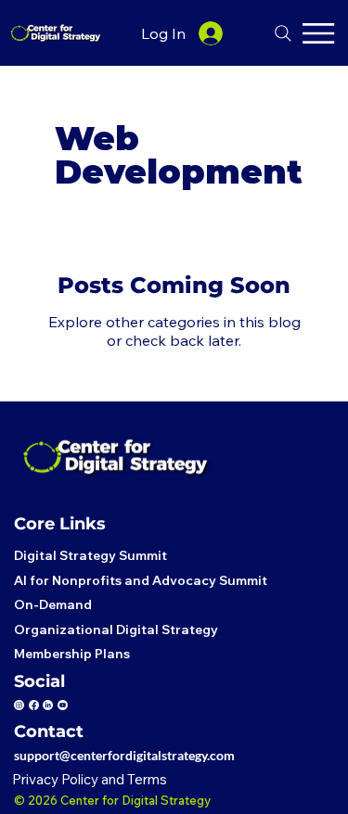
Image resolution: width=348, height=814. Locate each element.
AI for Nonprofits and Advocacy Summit (140, 580)
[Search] (283, 33)
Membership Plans (72, 653)
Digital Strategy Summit (90, 555)
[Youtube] (63, 705)
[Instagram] (19, 705)
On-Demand (53, 604)
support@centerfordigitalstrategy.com (127, 755)
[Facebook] (34, 705)
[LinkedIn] (48, 705)
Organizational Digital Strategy (116, 629)
